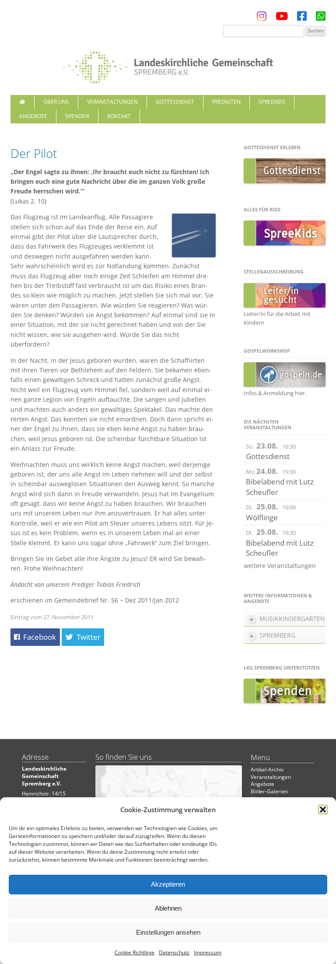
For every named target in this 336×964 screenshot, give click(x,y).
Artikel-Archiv (267, 769)
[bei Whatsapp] (321, 18)
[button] (322, 809)
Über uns (56, 101)
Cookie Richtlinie (134, 952)
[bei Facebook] (302, 18)
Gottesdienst (175, 101)
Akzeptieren (168, 884)
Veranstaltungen (112, 101)
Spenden (77, 116)
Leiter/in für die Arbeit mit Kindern (277, 318)
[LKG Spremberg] (168, 64)
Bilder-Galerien (269, 791)
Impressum (207, 952)
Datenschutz (174, 952)
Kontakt (119, 116)
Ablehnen (168, 908)
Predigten (226, 101)
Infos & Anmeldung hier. (275, 393)
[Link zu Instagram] (261, 18)
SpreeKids (272, 101)
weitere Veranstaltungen (280, 565)
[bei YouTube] (282, 18)
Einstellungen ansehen (168, 932)
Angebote (33, 116)
